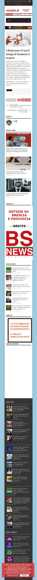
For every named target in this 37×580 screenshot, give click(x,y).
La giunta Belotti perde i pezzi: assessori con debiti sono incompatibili (21, 408)
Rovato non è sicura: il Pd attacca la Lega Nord (20, 437)
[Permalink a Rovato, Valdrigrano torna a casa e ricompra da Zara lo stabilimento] (9, 459)
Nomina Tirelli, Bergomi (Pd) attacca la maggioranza (21, 430)
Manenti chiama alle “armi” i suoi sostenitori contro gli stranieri (21, 416)
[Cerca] (29, 1)
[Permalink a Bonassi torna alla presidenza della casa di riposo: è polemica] (9, 426)
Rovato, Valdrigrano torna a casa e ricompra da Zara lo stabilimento (21, 456)
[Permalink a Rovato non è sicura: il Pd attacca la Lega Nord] (9, 440)
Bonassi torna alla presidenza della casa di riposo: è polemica (20, 423)
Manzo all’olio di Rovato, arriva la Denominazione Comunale (20, 478)
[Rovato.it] (18, 10)
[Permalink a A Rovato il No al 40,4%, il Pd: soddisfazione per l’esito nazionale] (18, 169)
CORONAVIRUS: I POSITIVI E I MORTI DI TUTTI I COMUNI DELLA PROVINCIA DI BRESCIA (17, 83)
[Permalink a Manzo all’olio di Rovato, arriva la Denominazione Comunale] (9, 481)
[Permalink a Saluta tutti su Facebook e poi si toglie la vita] (9, 466)
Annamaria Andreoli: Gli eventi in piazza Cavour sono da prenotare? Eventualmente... (21, 551)
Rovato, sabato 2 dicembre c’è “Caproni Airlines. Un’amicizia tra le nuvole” (21, 448)
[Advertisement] (18, 385)
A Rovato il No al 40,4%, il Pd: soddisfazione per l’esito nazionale (16, 172)
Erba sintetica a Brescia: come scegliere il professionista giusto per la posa (21, 269)
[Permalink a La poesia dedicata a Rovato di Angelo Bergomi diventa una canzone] (18, 191)
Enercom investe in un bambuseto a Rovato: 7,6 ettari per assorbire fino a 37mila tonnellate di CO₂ (21, 307)
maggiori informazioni (12, 575)
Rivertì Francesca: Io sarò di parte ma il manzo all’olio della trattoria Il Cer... (21, 545)
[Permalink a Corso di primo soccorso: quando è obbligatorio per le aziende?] (8, 295)
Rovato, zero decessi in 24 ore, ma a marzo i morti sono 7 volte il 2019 (21, 470)
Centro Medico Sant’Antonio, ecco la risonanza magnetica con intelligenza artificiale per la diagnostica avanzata (16, 150)
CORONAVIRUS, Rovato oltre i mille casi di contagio (17, 110)
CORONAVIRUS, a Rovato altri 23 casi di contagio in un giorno (20, 106)
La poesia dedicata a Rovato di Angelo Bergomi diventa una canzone (17, 194)
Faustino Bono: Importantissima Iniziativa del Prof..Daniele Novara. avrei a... (21, 538)
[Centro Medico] (18, 15)
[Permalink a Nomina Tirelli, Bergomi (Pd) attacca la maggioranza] (9, 434)
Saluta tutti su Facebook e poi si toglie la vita (20, 463)
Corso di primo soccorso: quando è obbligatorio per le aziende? (21, 516)
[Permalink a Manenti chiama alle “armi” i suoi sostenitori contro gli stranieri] (9, 418)
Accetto (24, 575)
